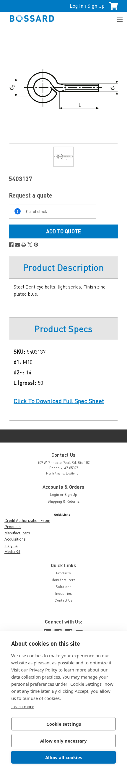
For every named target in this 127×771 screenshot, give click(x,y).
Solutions (63, 586)
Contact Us (64, 600)
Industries (63, 593)
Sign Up (96, 6)
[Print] (23, 244)
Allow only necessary (63, 741)
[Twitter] (29, 244)
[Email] (17, 244)
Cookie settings (63, 724)
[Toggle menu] (117, 18)
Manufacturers (17, 532)
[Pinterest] (36, 244)
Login (54, 494)
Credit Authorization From (27, 520)
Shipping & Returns (64, 501)
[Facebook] (11, 244)
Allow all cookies (63, 757)
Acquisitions (15, 538)
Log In (76, 6)
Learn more (22, 706)
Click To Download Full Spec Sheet (59, 401)
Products (12, 526)
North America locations (62, 473)
